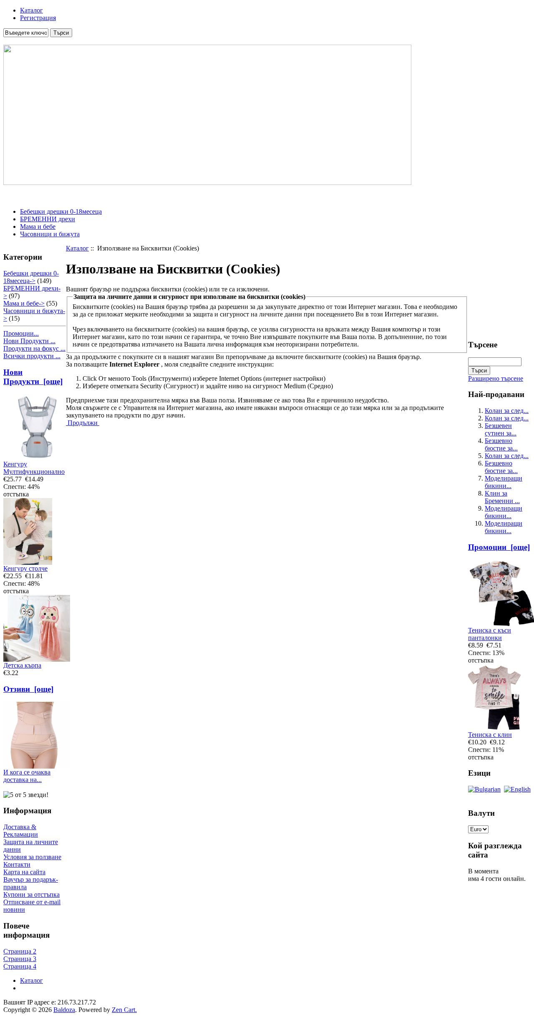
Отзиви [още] (28, 689)
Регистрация (38, 17)
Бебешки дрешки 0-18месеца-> (31, 277)
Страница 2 (19, 951)
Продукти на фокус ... (34, 348)
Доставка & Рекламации (20, 830)
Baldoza (64, 1009)
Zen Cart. (124, 1009)
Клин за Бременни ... (502, 497)
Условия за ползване (32, 856)
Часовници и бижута (50, 234)
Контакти (16, 864)
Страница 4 (19, 966)
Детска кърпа (22, 665)
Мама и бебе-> (24, 303)
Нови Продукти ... (29, 340)
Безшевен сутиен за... (500, 429)
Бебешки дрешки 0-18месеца (61, 211)
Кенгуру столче (25, 568)
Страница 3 (19, 958)
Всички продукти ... (31, 355)
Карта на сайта (24, 871)
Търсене (482, 344)
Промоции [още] (499, 547)
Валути (481, 813)
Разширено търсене (495, 378)
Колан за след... (507, 410)
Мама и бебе (37, 226)
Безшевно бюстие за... (501, 444)
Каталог (31, 10)
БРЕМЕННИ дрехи (47, 219)
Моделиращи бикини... (503, 482)
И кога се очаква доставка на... (26, 776)
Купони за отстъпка (31, 894)
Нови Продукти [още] (33, 377)
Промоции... (21, 333)
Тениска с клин (490, 734)
